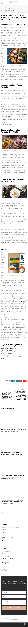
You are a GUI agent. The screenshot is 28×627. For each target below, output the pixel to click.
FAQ (3, 555)
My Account (4, 625)
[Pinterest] (9, 544)
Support (4, 553)
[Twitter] (5, 544)
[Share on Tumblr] (19, 381)
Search (14, 625)
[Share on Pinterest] (24, 381)
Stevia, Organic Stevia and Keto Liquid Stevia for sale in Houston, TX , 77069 (12, 453)
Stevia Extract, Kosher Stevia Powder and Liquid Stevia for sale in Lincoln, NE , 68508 (7, 394)
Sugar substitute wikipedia (7, 353)
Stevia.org (3, 358)
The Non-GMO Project (6, 350)
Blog (3, 567)
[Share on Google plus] (21, 381)
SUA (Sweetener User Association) (9, 351)
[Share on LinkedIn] (17, 381)
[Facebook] (3, 544)
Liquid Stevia (15, 164)
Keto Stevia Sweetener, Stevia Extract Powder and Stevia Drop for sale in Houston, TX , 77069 (12, 501)
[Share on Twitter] (14, 381)
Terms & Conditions (6, 571)
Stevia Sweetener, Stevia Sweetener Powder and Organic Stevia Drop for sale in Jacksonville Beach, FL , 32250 (20, 394)
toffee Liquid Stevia (5, 242)
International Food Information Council (10, 348)
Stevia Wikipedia (5, 355)
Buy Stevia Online (6, 551)
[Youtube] (7, 544)
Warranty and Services (7, 558)
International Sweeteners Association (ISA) (11, 356)
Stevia (22, 301)
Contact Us (4, 569)
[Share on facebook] (12, 381)
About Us (4, 566)
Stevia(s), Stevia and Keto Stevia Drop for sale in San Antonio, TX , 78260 (13, 430)
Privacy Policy (5, 556)
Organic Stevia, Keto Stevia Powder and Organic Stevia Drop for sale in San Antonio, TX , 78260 (13, 477)
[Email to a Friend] (26, 381)
